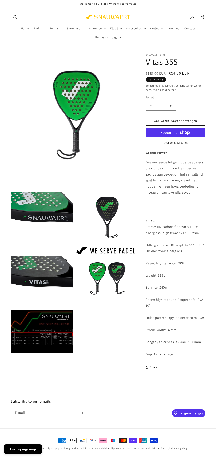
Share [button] (154, 367)
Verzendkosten (184, 85)
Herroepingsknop (23, 449)
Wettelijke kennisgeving (174, 448)
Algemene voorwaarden (124, 448)
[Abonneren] (81, 413)
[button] (15, 17)
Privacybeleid (99, 448)
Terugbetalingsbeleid (75, 448)
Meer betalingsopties (175, 142)
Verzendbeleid (149, 448)
